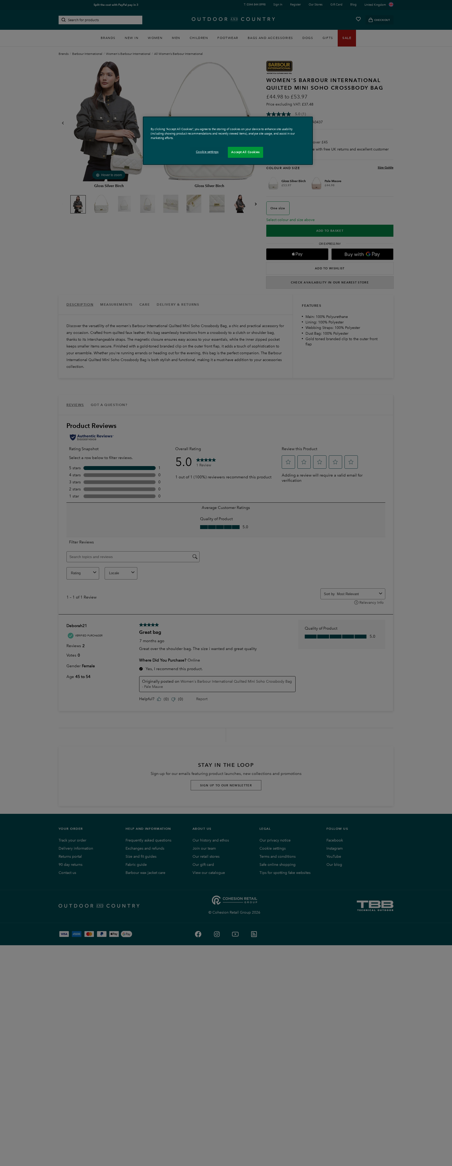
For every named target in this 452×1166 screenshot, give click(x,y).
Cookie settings (207, 152)
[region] (228, 141)
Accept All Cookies (245, 152)
